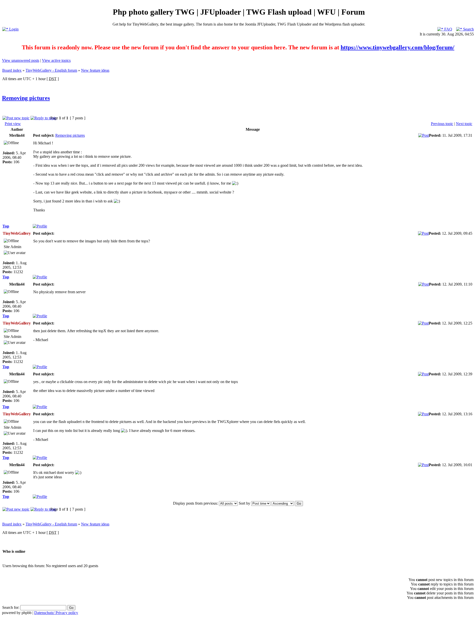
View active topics (56, 60)
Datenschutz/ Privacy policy (56, 613)
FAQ (447, 29)
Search (468, 29)
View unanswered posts (20, 60)
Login (13, 29)
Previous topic (442, 124)
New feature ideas (95, 70)
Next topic (464, 124)
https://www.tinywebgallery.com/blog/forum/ (397, 47)
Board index (12, 70)
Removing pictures (26, 98)
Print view (13, 124)
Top (5, 226)
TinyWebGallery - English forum (51, 70)
